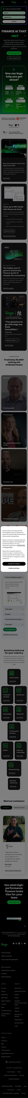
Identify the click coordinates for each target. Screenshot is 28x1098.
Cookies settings (14, 568)
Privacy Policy (8, 547)
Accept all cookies (14, 563)
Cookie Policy (21, 545)
